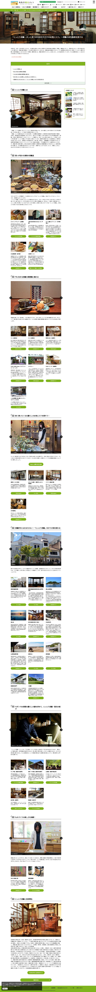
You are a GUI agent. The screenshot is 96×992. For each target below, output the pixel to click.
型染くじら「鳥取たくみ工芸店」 (36, 268)
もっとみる (18, 407)
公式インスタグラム (18, 808)
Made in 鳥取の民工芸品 (36, 464)
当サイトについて (45, 988)
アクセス (83, 4)
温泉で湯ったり (72, 7)
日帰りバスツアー (45, 7)
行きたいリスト (82, 1)
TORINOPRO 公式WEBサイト (36, 972)
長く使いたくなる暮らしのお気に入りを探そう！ (24, 77)
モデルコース (59, 4)
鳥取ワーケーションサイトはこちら (48, 1)
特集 (40, 4)
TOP (12, 10)
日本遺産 (55, 7)
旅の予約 (77, 4)
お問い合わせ (79, 988)
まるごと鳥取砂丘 (16, 7)
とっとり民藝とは (17, 69)
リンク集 (72, 988)
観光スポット (46, 4)
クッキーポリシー (9, 986)
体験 (72, 4)
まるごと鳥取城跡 (26, 7)
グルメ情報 (67, 4)
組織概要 (53, 988)
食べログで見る (18, 348)
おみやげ (63, 7)
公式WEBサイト (53, 236)
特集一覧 (16, 10)
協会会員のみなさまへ (62, 988)
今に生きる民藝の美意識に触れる (21, 74)
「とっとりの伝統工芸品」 (36, 236)
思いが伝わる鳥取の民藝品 (19, 71)
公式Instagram (53, 493)
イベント (53, 4)
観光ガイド (81, 7)
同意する (5, 988)
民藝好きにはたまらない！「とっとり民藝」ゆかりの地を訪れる (28, 79)
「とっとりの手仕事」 (18, 236)
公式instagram (53, 348)
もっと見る (36, 493)
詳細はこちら (69, 92)
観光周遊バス (36, 7)
